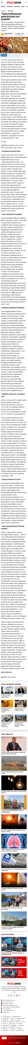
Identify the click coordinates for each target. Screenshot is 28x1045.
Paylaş (4, 55)
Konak (19, 1027)
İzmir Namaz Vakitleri (8, 1003)
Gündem (17, 6)
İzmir (23, 6)
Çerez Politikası (6, 1016)
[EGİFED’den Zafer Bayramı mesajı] (21, 690)
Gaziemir (20, 1023)
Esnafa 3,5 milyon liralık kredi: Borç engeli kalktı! (6, 696)
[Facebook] (8, 995)
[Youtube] (17, 995)
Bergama (11, 1021)
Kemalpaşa (12, 1027)
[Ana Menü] (1, 2)
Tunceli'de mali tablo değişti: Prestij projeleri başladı (20, 709)
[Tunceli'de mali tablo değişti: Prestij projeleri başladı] (21, 703)
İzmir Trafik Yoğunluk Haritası (10, 1005)
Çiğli (10, 1023)
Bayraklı (4, 1021)
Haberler (3, 11)
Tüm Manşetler (7, 1008)
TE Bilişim (18, 1042)
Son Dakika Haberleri (8, 1010)
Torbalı (18, 1030)
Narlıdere (20, 1028)
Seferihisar (5, 1030)
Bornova (18, 1021)
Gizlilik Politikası (17, 1016)
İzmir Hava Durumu (7, 1002)
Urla (23, 1030)
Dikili (14, 1023)
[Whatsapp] (19, 995)
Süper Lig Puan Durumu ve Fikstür (11, 1007)
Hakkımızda (5, 1018)
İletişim (12, 1018)
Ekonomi (10, 6)
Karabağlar (14, 1025)
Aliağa (12, 1020)
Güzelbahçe (6, 1025)
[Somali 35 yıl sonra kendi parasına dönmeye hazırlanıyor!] (7, 718)
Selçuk (12, 1030)
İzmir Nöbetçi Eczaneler (9, 1000)
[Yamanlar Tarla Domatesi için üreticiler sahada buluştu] (21, 718)
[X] (11, 995)
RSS (5, 1037)
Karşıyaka (5, 1027)
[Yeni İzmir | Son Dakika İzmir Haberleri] (14, 2)
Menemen (13, 1028)
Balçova (18, 1020)
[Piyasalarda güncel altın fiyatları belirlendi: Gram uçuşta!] (7, 703)
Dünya (3, 6)
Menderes (5, 1028)
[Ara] (26, 2)
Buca (24, 1021)
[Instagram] (14, 995)
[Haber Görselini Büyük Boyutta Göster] (4, 141)
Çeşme (4, 1023)
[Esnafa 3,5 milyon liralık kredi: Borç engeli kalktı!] (7, 690)
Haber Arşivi (6, 1012)
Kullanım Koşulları (21, 1018)
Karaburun (21, 1025)
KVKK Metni (5, 1020)
